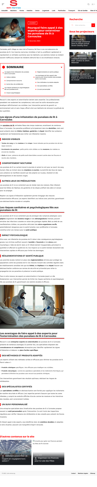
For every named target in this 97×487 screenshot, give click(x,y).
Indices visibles (11, 77)
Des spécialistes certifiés (45, 86)
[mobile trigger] (3, 4)
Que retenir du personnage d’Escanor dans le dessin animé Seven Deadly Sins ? (80, 42)
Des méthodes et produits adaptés (48, 82)
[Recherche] (88, 4)
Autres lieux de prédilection (14, 84)
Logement (32, 23)
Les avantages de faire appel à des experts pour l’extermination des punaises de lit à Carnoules (48, 77)
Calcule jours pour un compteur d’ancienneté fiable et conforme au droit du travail (82, 77)
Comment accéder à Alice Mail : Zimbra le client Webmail (82, 61)
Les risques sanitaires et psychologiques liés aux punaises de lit (16, 88)
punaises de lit (8, 125)
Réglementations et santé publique (48, 72)
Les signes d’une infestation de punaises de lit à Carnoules (16, 72)
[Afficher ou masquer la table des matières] (43, 67)
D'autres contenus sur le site (17, 436)
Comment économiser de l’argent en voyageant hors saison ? (14, 458)
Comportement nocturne (14, 80)
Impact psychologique (13, 93)
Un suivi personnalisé (43, 89)
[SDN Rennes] (13, 4)
